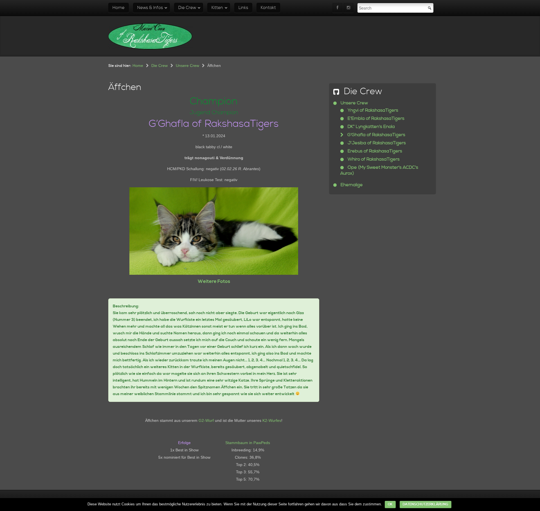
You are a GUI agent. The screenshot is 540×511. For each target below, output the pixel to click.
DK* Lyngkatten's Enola (370, 126)
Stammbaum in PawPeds (247, 442)
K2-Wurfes (271, 420)
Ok (390, 504)
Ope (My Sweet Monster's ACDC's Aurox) (379, 170)
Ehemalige (351, 185)
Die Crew (187, 7)
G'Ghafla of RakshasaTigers (375, 135)
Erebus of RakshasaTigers (374, 151)
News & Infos (150, 7)
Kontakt (268, 7)
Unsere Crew (187, 65)
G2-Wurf (206, 420)
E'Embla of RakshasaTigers (375, 118)
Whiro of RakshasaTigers (373, 159)
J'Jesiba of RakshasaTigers (376, 143)
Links (243, 7)
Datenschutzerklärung (425, 504)
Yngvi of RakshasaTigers (372, 110)
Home (118, 7)
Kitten (217, 7)
